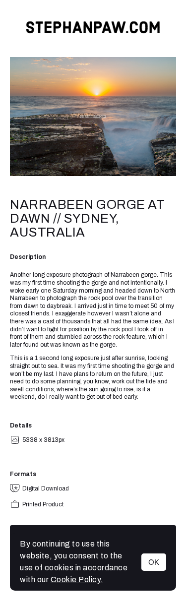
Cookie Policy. (77, 579)
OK (153, 562)
